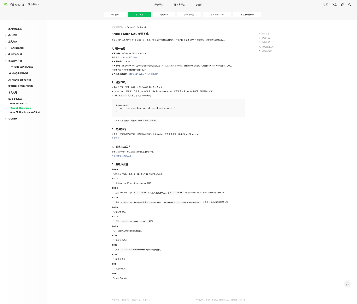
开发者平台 (179, 4)
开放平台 (159, 4)
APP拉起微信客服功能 (19, 79)
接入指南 (12, 41)
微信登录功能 (15, 60)
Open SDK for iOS (18, 103)
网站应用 (164, 14)
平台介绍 (115, 14)
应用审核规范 (15, 28)
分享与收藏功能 (16, 48)
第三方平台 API (217, 14)
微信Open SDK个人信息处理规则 (143, 74)
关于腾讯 (115, 300)
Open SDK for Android (20, 108)
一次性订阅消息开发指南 (20, 67)
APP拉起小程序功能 (18, 73)
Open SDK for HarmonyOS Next (25, 112)
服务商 (199, 4)
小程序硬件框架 (247, 14)
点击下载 (115, 138)
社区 (325, 4)
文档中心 (126, 300)
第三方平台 (189, 14)
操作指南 (12, 35)
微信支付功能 (15, 54)
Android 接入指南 (129, 57)
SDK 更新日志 (15, 98)
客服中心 (146, 300)
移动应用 (139, 14)
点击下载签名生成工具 (121, 156)
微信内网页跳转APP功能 (20, 86)
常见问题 (12, 92)
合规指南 (12, 118)
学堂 (334, 4)
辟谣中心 (136, 300)
